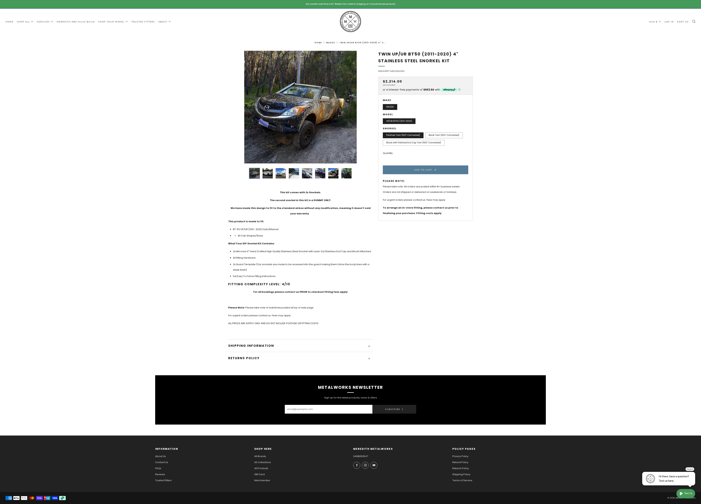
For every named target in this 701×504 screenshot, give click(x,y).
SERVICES (43, 21)
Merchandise (262, 480)
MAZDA (330, 42)
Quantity (388, 153)
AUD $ (653, 21)
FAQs (158, 468)
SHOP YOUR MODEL (111, 21)
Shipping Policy (461, 474)
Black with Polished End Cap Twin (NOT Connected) (413, 142)
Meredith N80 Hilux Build (76, 21)
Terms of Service (462, 480)
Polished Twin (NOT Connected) (403, 135)
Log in (669, 21)
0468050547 (360, 456)
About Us (160, 456)
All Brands (260, 456)
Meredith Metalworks (391, 71)
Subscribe (392, 409)
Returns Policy (460, 468)
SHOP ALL (23, 21)
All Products (261, 468)
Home (318, 42)
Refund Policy (460, 462)
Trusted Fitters (143, 21)
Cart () (683, 21)
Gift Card (259, 474)
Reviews (160, 474)
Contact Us (161, 462)
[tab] (254, 173)
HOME (9, 21)
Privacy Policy (460, 456)
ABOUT (162, 21)
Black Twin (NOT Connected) (444, 135)
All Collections (262, 462)
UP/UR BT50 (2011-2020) (399, 121)
